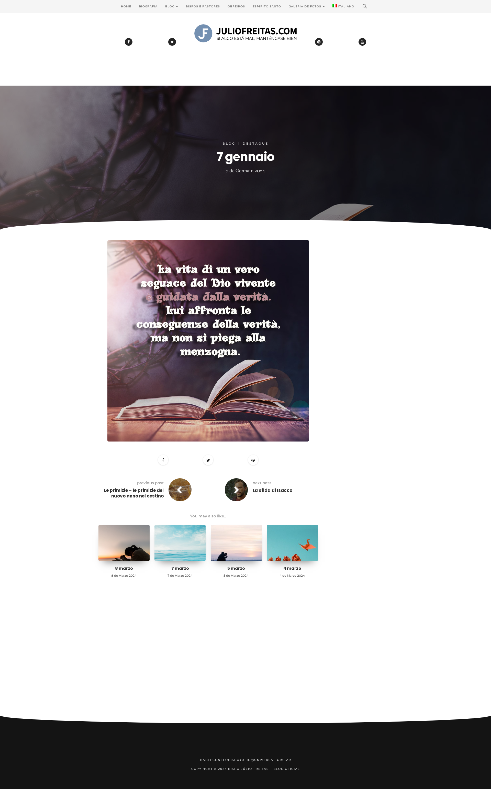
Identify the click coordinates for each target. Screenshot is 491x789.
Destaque (256, 143)
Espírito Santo (267, 6)
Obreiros (236, 6)
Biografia (148, 6)
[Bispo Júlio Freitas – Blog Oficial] (245, 47)
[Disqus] (208, 660)
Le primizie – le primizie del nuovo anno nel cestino (134, 493)
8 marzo (124, 568)
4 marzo (292, 568)
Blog (170, 6)
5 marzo (236, 568)
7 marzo (180, 568)
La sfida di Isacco (272, 490)
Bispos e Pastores (203, 6)
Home (126, 6)
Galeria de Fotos (305, 6)
